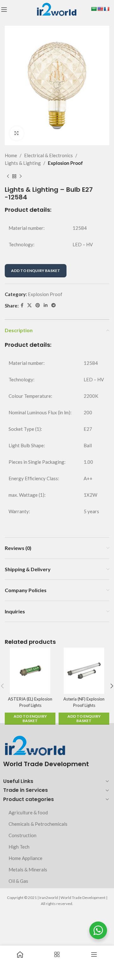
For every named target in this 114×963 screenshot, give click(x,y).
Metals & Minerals (28, 869)
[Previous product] (8, 176)
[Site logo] (56, 9)
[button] (30, 719)
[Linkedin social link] (45, 305)
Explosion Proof (65, 163)
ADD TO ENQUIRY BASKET (35, 270)
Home (11, 155)
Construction (22, 835)
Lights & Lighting (23, 163)
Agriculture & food (28, 812)
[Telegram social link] (53, 305)
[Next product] (20, 176)
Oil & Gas (18, 881)
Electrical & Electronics (48, 155)
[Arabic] (94, 8)
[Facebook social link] (22, 305)
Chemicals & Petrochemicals (38, 824)
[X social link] (29, 305)
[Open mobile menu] (4, 9)
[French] (106, 8)
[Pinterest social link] (38, 305)
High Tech (19, 847)
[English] (100, 8)
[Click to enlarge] (17, 133)
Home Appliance (25, 858)
